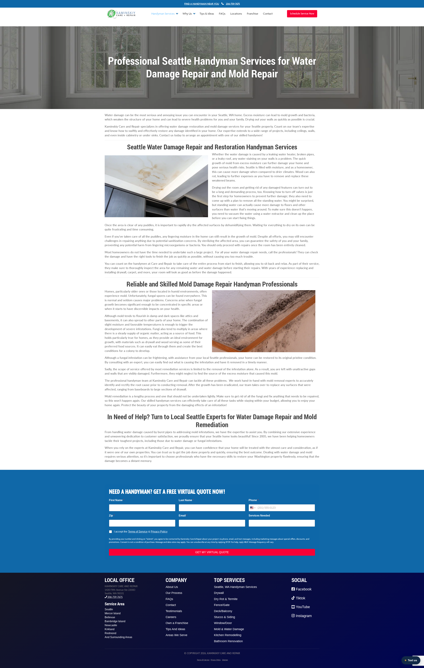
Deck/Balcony (223, 611)
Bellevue (110, 617)
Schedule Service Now (302, 13)
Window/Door (223, 623)
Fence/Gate (222, 605)
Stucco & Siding (224, 617)
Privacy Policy (159, 531)
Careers (171, 617)
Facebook (303, 589)
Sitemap (225, 660)
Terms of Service (138, 531)
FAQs (222, 13)
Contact (268, 13)
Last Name (186, 500)
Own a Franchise (177, 623)
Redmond (110, 633)
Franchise (252, 13)
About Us (172, 587)
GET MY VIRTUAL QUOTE (212, 552)
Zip (112, 515)
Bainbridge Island (115, 621)
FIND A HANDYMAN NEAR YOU (201, 3)
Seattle (109, 609)
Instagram (303, 616)
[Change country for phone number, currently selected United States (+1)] (252, 507)
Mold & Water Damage (229, 629)
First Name (116, 500)
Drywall (219, 593)
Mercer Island (113, 613)
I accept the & (140, 531)
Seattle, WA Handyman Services (235, 587)
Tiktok (300, 598)
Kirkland (109, 629)
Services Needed (259, 515)
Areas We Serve (176, 635)
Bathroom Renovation (228, 641)
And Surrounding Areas (118, 637)
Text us (412, 660)
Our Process (174, 593)
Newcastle (111, 625)
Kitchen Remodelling (227, 635)
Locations (236, 13)
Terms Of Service (203, 660)
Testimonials (174, 611)
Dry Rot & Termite (226, 599)
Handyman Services (163, 13)
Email (183, 515)
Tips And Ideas (175, 629)
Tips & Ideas (207, 13)
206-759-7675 (115, 597)
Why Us (187, 13)
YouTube (302, 607)
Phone (254, 500)
